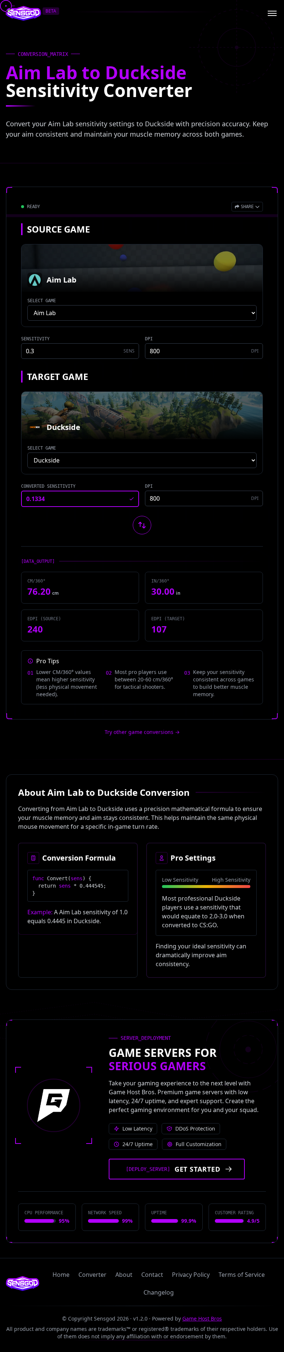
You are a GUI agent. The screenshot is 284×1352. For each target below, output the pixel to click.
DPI (149, 338)
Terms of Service (242, 1275)
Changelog (158, 1292)
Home (61, 1275)
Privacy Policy (191, 1275)
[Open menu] (272, 13)
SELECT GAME (41, 300)
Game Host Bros (202, 1318)
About (123, 1275)
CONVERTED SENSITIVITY (48, 486)
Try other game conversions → (142, 731)
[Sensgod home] (23, 13)
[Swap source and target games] (142, 525)
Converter (92, 1275)
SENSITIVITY (35, 338)
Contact (152, 1275)
